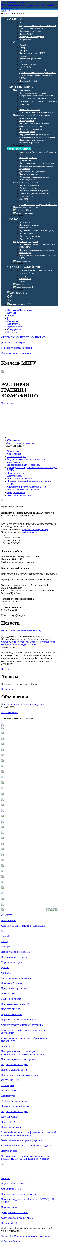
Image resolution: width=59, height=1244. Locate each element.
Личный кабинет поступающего (22, 5)
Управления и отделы (12, 962)
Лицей (10, 315)
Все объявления (9, 712)
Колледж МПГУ (9, 1116)
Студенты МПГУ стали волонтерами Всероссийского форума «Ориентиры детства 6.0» (29, 643)
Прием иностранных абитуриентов (19, 1075)
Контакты (12, 332)
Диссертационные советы (14, 1212)
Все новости (7, 669)
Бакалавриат (7, 1085)
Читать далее (8, 403)
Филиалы (6, 972)
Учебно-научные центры (14, 1101)
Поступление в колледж (19, 478)
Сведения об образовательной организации (23, 925)
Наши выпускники (11, 1127)
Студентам (12, 321)
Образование (14, 440)
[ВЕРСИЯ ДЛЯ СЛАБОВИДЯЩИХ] (17, 293)
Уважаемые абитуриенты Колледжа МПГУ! (26, 704)
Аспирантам (13, 324)
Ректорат (5, 946)
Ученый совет (8, 936)
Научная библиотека (11, 983)
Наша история (8, 920)
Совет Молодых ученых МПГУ (17, 1217)
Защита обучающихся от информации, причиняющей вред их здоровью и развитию (28, 1133)
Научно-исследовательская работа (18, 1194)
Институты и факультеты (14, 957)
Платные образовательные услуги (24, 489)
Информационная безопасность (23, 464)
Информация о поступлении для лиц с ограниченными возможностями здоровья (23, 1052)
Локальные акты (15, 473)
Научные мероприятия (13, 1183)
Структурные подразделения (22, 443)
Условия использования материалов (32, 1236)
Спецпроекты (14, 329)
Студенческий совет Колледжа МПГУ (26, 487)
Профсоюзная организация (15, 988)
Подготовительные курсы (14, 1064)
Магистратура (8, 1090)
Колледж (11, 312)
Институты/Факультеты (19, 310)
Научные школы (9, 1207)
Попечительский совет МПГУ (16, 951)
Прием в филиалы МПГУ (14, 1069)
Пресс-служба (8, 993)
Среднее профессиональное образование (22, 1025)
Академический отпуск (19, 495)
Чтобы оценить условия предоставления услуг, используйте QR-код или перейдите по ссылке (25, 1157)
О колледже (13, 451)
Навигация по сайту (14, 13)
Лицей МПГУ (8, 1122)
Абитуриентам (14, 475)
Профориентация (16, 492)
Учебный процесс (16, 456)
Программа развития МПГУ (15, 1004)
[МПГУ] (6, 11)
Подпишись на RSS (13, 2)
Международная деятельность (16, 978)
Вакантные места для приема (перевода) (22, 1140)
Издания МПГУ (9, 1223)
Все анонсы (7, 689)
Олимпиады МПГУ (11, 1189)
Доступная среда (9, 1150)
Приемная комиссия (11, 1014)
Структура (6, 931)
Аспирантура (8, 1046)
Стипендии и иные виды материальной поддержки (27, 1145)
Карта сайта (7, 1236)
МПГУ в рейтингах (11, 998)
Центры (5, 967)
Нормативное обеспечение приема (19, 1019)
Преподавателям (15, 326)
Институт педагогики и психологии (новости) (21, 630)
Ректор (4, 941)
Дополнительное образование (16, 1106)
